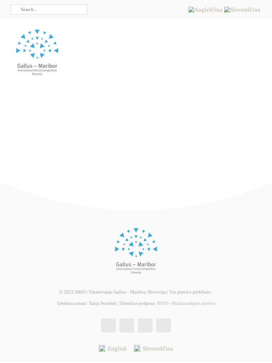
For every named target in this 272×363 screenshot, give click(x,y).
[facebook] (150, 3)
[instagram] (161, 3)
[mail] (173, 15)
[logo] (37, 28)
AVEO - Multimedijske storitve (186, 303)
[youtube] (173, 3)
